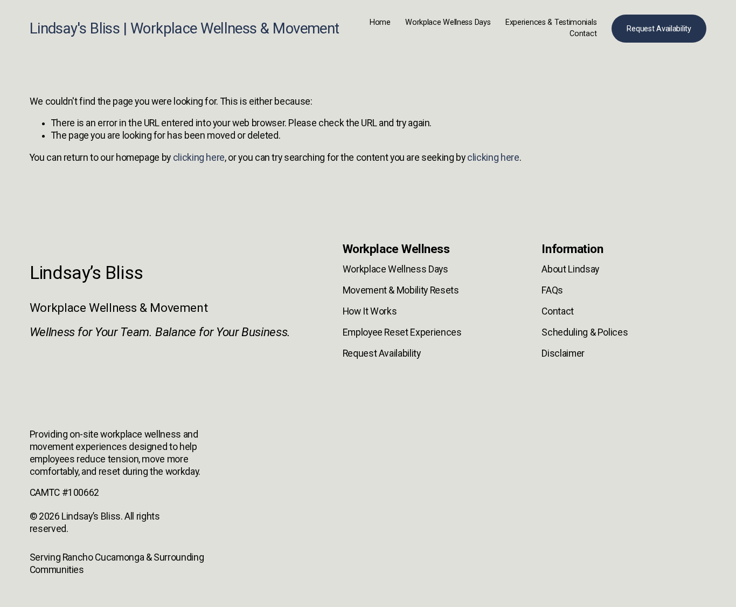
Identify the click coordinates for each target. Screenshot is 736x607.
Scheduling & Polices (584, 332)
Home (380, 22)
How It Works (370, 311)
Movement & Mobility (385, 290)
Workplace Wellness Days (447, 22)
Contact (583, 33)
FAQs (552, 290)
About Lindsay (570, 269)
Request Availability (659, 28)
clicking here (199, 157)
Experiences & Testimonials (551, 22)
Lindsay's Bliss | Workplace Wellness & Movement (184, 28)
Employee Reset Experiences (402, 332)
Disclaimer (562, 353)
